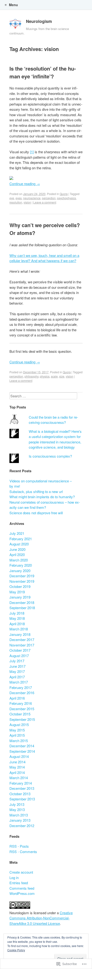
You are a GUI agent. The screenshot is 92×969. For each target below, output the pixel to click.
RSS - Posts (19, 846)
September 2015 (22, 719)
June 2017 (17, 666)
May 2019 (17, 591)
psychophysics (66, 198)
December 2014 (21, 745)
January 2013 (19, 820)
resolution (15, 202)
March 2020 (18, 559)
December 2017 (21, 639)
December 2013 (21, 788)
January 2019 (19, 597)
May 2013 (17, 809)
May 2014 (17, 767)
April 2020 (17, 554)
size (61, 376)
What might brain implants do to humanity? (42, 496)
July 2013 (16, 804)
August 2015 (19, 724)
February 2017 (20, 687)
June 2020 (17, 549)
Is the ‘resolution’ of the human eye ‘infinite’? (42, 72)
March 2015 (18, 740)
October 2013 (19, 793)
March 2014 (18, 777)
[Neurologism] (15, 25)
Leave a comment (44, 202)
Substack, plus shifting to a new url (36, 491)
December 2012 (21, 825)
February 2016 (20, 703)
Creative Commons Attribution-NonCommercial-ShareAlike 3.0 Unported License (41, 918)
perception (49, 198)
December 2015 (21, 708)
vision (27, 202)
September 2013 (22, 798)
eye (11, 198)
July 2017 (16, 660)
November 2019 (21, 581)
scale (54, 376)
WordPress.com (22, 893)
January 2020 (19, 570)
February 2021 (20, 538)
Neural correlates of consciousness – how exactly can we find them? (44, 505)
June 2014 (17, 761)
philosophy (31, 376)
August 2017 (19, 655)
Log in (14, 877)
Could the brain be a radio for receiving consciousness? (53, 420)
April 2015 (17, 735)
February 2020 (20, 565)
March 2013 (18, 814)
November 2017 (21, 644)
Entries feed (18, 882)
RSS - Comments (23, 851)
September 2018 (22, 607)
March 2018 (18, 628)
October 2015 (19, 713)
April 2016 (17, 698)
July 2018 (16, 613)
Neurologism (39, 21)
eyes (19, 198)
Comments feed (21, 888)
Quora (64, 194)
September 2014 (22, 751)
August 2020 (19, 543)
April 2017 (17, 676)
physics (45, 376)
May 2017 (17, 671)
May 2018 (17, 618)
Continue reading (24, 183)
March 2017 (18, 682)
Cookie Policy (16, 950)
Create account (21, 872)
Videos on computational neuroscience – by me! (40, 483)
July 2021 (16, 533)
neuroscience (32, 198)
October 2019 (19, 586)
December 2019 (21, 575)
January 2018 (19, 634)
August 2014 (19, 756)
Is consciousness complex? (50, 456)
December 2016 (21, 692)
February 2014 (20, 783)
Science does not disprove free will (36, 512)
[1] (32, 151)
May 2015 (17, 729)
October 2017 (19, 650)
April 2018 (17, 623)
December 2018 (21, 602)
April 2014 (17, 772)
